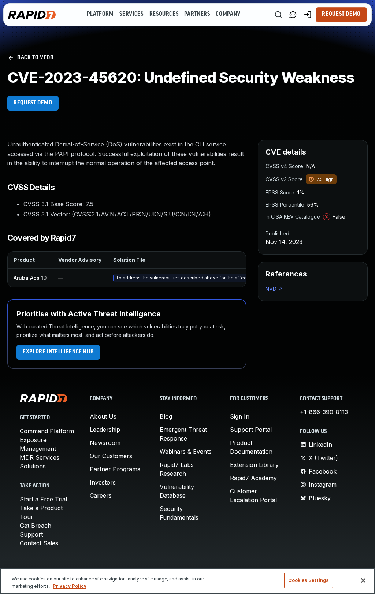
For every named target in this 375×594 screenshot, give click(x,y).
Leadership (105, 429)
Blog (166, 416)
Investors (103, 482)
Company (228, 14)
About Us (103, 416)
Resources (164, 14)
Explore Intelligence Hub (58, 352)
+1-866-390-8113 (324, 412)
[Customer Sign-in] (307, 14)
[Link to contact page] (293, 14)
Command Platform (47, 431)
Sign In (239, 416)
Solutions (33, 466)
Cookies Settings (308, 580)
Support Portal (251, 429)
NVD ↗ (274, 289)
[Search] (278, 14)
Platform (100, 14)
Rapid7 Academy (253, 478)
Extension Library (254, 464)
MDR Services (39, 457)
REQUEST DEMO (33, 103)
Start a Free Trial (43, 499)
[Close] (363, 580)
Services (131, 14)
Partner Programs (115, 469)
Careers (101, 495)
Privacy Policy (69, 586)
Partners (197, 14)
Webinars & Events (186, 451)
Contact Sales (39, 543)
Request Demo (341, 14)
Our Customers (111, 456)
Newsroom (105, 442)
